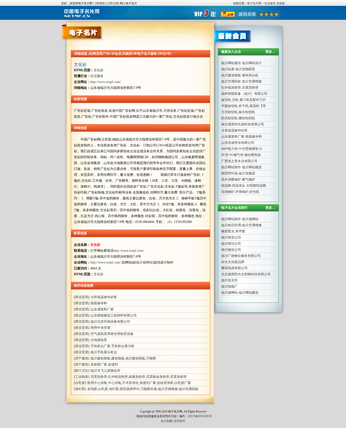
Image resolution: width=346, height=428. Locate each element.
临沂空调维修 (168, 389)
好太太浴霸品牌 (232, 262)
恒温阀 (226, 185)
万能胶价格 (149, 389)
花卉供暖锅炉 (231, 179)
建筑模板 (118, 358)
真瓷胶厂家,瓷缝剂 (104, 364)
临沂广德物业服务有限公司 (241, 256)
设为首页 (179, 421)
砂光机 (254, 191)
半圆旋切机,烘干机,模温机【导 (243, 106)
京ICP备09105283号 (200, 416)
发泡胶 (92, 389)
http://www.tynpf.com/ (105, 82)
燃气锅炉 (248, 179)
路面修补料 (99, 303)
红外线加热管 (118, 377)
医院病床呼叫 (130, 389)
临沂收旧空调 (231, 225)
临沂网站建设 (231, 63)
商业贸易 (81, 297)
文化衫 (80, 64)
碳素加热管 (137, 377)
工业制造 (81, 377)
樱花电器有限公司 (234, 268)
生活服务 (270, 3)
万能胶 (151, 358)
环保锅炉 (242, 191)
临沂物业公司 (231, 249)
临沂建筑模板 (100, 358)
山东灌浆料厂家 (102, 309)
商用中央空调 (100, 327)
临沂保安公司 (231, 237)
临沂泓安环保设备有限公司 (110, 321)
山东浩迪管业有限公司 (237, 142)
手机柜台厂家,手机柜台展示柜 (112, 346)
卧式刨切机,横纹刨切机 (238, 118)
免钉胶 (80, 389)
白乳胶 (80, 383)
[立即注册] (112, 3)
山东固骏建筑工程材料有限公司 (114, 315)
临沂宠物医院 (245, 69)
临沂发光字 (229, 280)
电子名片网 (254, 3)
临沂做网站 (144, 262)
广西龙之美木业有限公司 (239, 161)
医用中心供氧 (97, 383)
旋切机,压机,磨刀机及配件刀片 (243, 100)
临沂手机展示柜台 (104, 352)
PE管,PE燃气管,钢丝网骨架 (241, 155)
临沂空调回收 (188, 389)
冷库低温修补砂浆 (104, 297)
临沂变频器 (247, 173)
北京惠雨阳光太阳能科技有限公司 (246, 274)
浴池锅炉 (227, 191)
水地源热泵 (99, 340)
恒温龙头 (238, 185)
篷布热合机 (250, 75)
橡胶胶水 (227, 231)
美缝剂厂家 (148, 383)
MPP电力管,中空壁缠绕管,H (241, 149)
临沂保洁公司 (231, 243)
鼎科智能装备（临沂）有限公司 (244, 93)
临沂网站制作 (231, 167)
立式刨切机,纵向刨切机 (238, 112)
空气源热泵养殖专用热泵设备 (112, 334)
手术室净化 (130, 383)
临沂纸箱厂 (229, 286)
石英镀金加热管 (157, 377)
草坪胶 (240, 231)
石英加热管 (99, 377)
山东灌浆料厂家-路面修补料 (241, 136)
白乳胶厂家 (182, 383)
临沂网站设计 (252, 63)
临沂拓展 (227, 69)
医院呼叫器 (229, 173)
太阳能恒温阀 (256, 185)
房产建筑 (81, 358)
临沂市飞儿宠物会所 (105, 370)
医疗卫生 (81, 370)
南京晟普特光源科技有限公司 (242, 124)
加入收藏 (166, 421)
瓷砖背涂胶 (165, 383)
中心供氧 (114, 383)
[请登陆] (100, 3)
